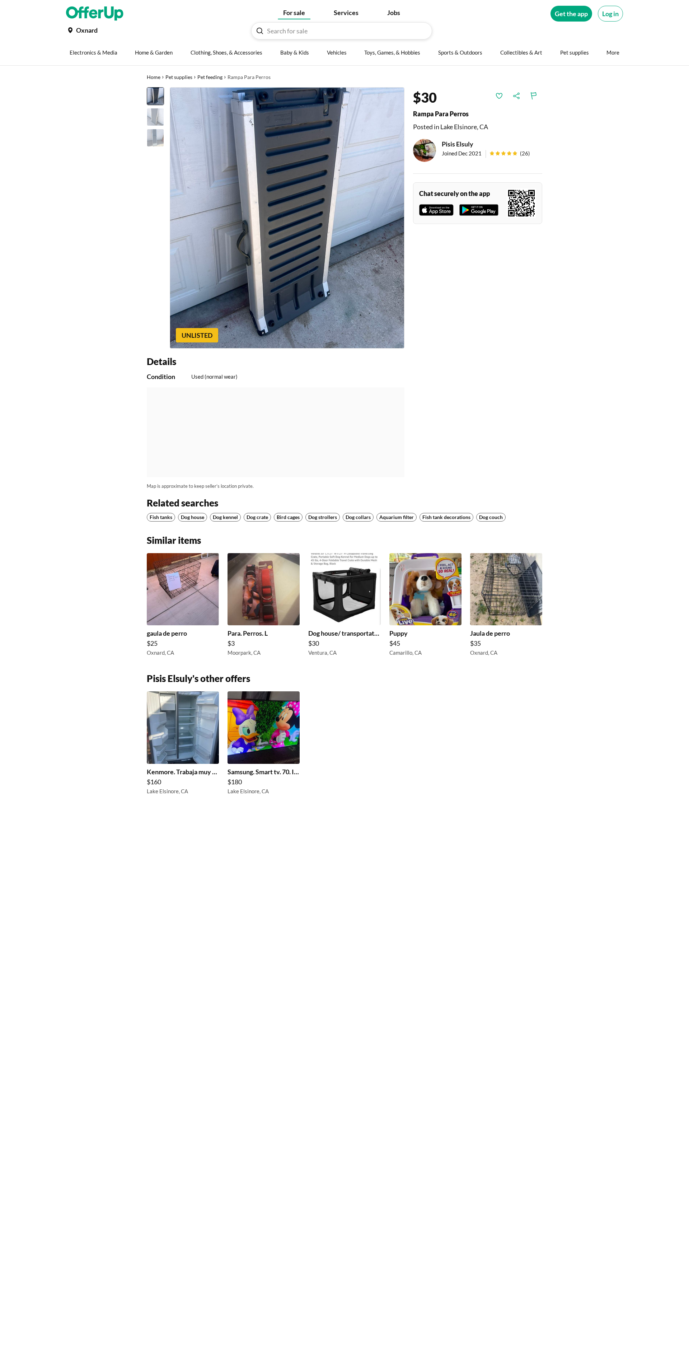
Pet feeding (209, 77)
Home (153, 77)
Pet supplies (178, 77)
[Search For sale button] (260, 31)
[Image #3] (155, 138)
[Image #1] (155, 96)
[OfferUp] (94, 13)
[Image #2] (155, 117)
